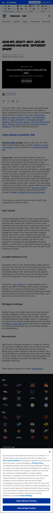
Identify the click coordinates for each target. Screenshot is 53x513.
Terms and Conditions (11, 460)
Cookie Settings (26, 496)
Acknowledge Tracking (26, 508)
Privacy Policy (37, 463)
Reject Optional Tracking (26, 501)
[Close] (50, 452)
